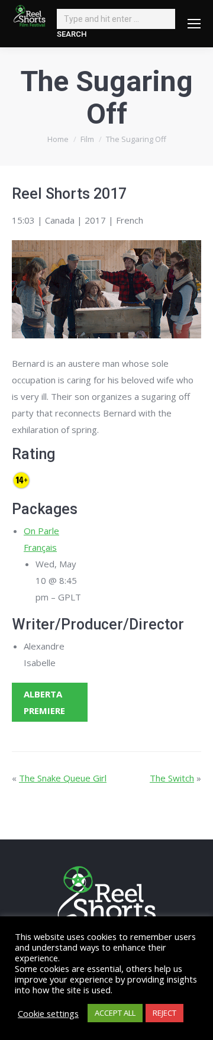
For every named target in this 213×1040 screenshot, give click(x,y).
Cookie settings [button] (48, 1013)
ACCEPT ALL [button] (115, 1012)
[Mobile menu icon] (194, 24)
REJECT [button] (164, 1012)
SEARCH (71, 34)
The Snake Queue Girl (62, 778)
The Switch (172, 778)
